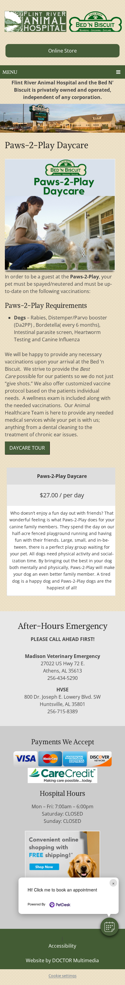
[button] (109, 927)
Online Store (62, 50)
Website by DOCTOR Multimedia (62, 960)
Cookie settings (62, 975)
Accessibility (62, 945)
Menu (9, 72)
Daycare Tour (27, 448)
